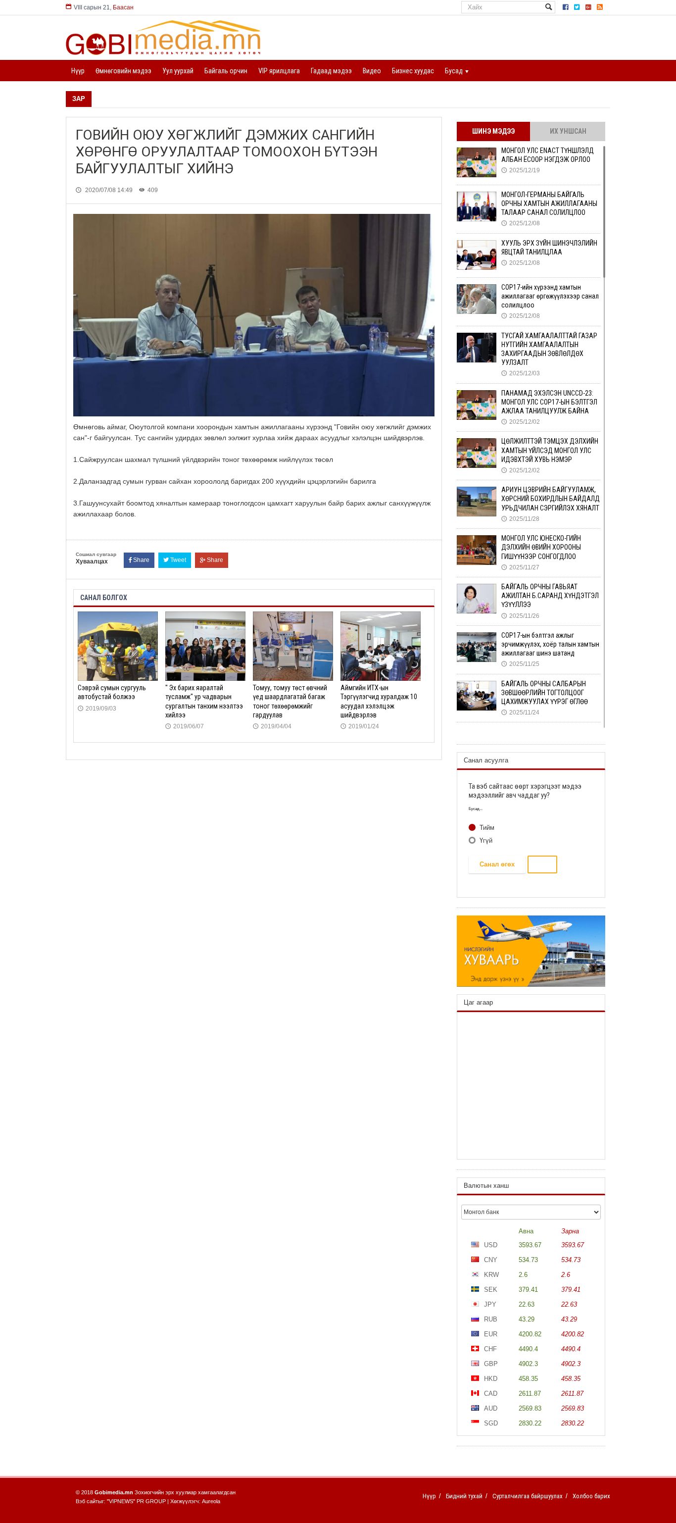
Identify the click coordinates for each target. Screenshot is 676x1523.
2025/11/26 (520, 615)
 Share (139, 560)
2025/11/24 (520, 712)
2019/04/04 (272, 726)
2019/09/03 (97, 708)
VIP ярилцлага (279, 71)
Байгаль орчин (225, 71)
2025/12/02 (520, 421)
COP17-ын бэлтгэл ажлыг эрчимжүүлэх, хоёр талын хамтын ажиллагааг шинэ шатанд (550, 644)
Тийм (486, 827)
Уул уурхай (177, 71)
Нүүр (78, 71)
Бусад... (476, 809)
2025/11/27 (520, 567)
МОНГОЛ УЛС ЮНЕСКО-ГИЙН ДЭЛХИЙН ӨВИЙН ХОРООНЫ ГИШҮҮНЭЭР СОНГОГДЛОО (541, 547)
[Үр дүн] (542, 864)
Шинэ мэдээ (493, 131)
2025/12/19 (520, 170)
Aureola (211, 1501)
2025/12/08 (520, 223)
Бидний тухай (464, 1496)
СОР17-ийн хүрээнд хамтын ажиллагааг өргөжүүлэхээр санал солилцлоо (550, 296)
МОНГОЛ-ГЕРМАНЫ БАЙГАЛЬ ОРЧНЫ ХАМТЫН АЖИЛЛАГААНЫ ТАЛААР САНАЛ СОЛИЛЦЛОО (549, 203)
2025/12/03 (520, 373)
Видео (372, 71)
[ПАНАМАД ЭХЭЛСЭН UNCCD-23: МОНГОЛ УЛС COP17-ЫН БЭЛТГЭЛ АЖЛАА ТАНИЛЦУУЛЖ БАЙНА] (476, 405)
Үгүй (485, 840)
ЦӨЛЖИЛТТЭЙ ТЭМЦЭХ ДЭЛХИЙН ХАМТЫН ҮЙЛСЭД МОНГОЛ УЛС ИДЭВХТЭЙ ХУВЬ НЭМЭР (549, 450)
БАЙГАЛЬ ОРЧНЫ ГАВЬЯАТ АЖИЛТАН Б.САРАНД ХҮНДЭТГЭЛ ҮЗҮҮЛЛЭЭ (550, 596)
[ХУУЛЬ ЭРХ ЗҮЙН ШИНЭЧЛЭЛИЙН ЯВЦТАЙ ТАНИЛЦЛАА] (476, 255)
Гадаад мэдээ (331, 71)
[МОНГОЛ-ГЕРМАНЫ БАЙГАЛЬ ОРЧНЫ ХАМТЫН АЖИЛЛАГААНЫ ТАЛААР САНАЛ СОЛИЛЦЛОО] (476, 206)
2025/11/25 (520, 663)
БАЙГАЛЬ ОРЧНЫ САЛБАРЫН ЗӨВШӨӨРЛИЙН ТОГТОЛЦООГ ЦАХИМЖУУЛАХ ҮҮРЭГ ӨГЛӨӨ (544, 693)
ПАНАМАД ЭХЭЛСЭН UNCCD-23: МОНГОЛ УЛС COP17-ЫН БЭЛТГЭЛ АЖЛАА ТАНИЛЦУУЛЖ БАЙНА (549, 402)
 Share (211, 560)
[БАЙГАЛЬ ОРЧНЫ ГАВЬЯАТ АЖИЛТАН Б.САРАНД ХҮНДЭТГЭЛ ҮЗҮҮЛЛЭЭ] (476, 598)
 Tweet (174, 560)
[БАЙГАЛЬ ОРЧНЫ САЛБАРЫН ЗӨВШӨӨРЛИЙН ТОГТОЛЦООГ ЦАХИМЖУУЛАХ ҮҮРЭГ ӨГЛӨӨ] (476, 696)
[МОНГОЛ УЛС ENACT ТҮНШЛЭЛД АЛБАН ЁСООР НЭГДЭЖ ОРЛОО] (476, 162)
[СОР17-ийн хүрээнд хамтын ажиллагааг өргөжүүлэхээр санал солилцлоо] (476, 299)
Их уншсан (568, 131)
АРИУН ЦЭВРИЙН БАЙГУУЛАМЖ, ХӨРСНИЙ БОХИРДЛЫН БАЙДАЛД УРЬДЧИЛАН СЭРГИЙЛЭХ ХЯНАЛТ (550, 498)
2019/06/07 (184, 726)
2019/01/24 (359, 726)
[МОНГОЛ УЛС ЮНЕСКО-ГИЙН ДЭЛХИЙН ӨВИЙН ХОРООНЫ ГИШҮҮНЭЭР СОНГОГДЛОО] (476, 550)
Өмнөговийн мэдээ (123, 71)
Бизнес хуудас (413, 71)
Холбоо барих (591, 1496)
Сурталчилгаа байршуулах (527, 1496)
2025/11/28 (520, 518)
